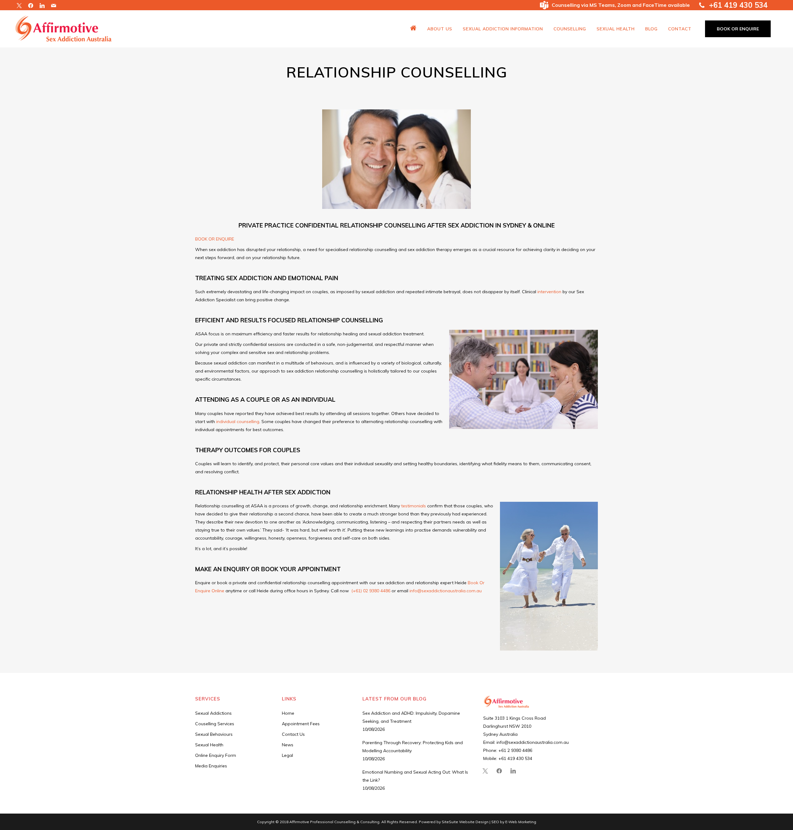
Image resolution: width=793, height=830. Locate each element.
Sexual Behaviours (214, 734)
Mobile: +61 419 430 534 (507, 758)
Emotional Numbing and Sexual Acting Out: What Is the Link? (415, 776)
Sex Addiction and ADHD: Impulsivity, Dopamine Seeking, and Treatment (411, 717)
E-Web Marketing (520, 821)
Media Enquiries (211, 766)
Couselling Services (214, 723)
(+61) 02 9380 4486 (370, 591)
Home (288, 713)
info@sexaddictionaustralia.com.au (446, 591)
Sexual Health (209, 745)
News (287, 745)
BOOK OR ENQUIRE (738, 29)
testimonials (413, 506)
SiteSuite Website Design (465, 821)
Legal (287, 755)
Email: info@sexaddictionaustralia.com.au (526, 742)
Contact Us (293, 734)
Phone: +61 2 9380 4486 (507, 750)
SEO (495, 821)
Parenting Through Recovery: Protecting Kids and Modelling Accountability (412, 746)
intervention (549, 291)
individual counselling (237, 421)
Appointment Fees (301, 723)
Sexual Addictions (213, 713)
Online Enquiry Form (215, 755)
